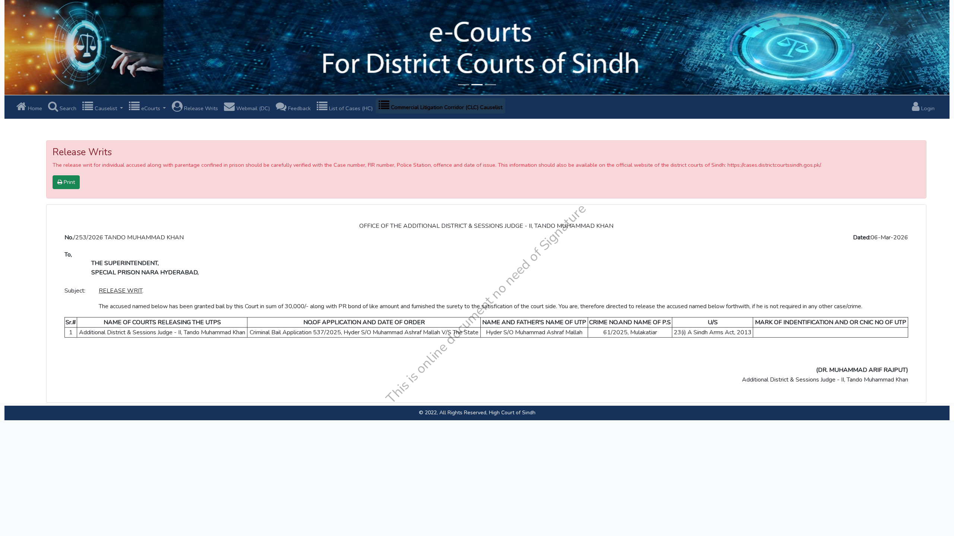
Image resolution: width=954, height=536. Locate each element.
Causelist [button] (106, 108)
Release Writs (200, 108)
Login (927, 108)
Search (67, 108)
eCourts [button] (151, 108)
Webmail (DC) (252, 108)
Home (34, 108)
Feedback (299, 108)
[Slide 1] (463, 84)
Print (68, 182)
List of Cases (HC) (350, 108)
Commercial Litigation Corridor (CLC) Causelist (445, 107)
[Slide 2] (477, 84)
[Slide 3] (490, 84)
